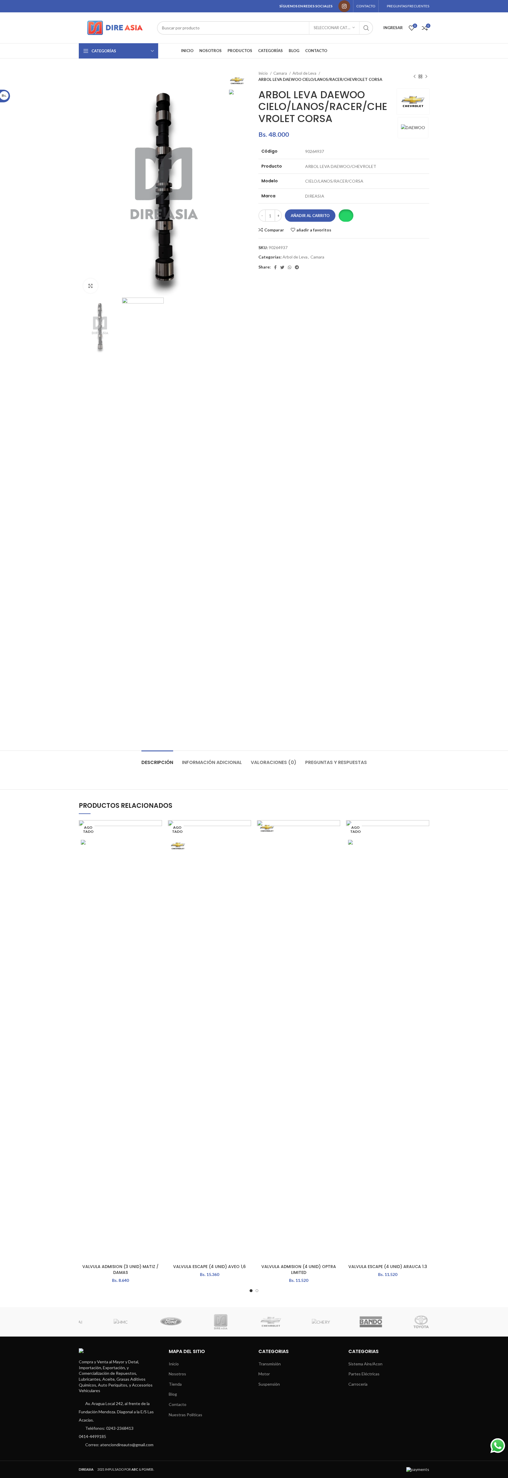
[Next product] (426, 76)
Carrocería (357, 1384)
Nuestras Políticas (185, 1414)
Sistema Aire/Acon (365, 1363)
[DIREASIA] (203, 1322)
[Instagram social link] (344, 6)
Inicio (263, 73)
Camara (280, 73)
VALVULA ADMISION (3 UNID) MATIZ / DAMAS (120, 1269)
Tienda (175, 1384)
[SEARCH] (366, 28)
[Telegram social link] (297, 267)
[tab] (157, 759)
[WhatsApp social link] (289, 267)
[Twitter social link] (282, 267)
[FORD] (153, 1322)
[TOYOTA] (404, 1322)
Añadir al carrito (310, 215)
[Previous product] (414, 76)
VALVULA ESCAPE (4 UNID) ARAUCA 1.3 (387, 1267)
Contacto (177, 1404)
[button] (345, 215)
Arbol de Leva (305, 73)
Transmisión (269, 1363)
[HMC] (103, 1321)
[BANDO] (353, 1322)
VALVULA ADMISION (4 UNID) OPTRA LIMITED (298, 1269)
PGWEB (147, 1469)
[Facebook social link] (275, 267)
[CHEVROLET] (253, 1322)
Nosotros (177, 1373)
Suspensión (269, 1384)
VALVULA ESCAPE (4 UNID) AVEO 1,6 (209, 1267)
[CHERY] (303, 1321)
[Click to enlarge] (90, 285)
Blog (173, 1394)
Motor (264, 1373)
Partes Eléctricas (364, 1373)
